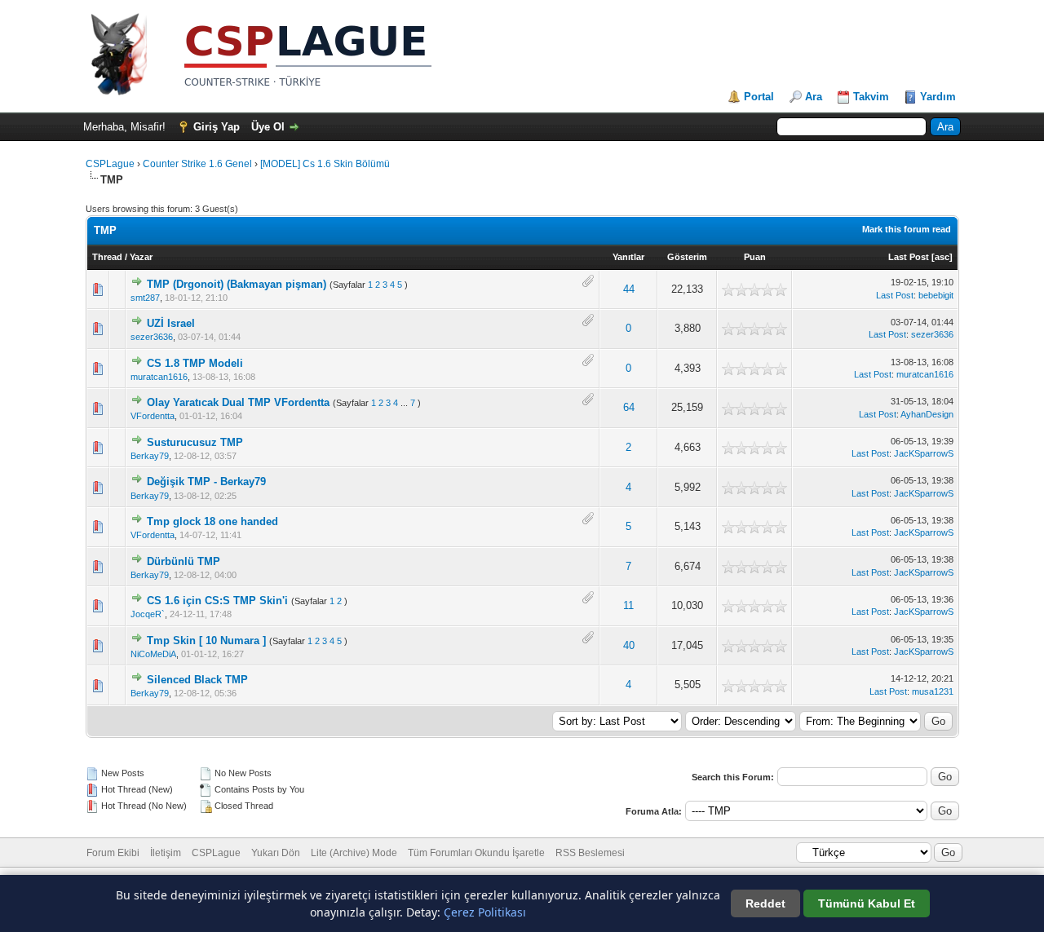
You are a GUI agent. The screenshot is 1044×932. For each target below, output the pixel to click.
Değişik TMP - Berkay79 (206, 481)
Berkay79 (149, 456)
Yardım (938, 97)
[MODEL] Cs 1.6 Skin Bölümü (325, 164)
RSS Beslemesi (590, 853)
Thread (107, 257)
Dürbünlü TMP (183, 561)
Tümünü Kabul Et (866, 903)
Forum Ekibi (112, 853)
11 (628, 605)
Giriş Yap (216, 127)
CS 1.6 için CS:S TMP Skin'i (217, 600)
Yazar (141, 257)
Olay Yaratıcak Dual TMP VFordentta (238, 402)
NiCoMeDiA (153, 654)
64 (629, 407)
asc (942, 257)
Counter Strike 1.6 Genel (197, 164)
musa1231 (932, 691)
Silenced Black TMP (197, 680)
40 (629, 645)
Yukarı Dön (275, 853)
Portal (759, 97)
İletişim (165, 853)
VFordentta (152, 416)
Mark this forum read (906, 229)
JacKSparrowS (923, 453)
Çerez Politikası (485, 912)
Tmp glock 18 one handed (212, 521)
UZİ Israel (171, 323)
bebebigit (935, 295)
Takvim (871, 97)
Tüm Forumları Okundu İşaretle (476, 853)
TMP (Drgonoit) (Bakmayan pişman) (236, 284)
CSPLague (110, 164)
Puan (755, 257)
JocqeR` (147, 614)
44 (629, 289)
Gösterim (687, 257)
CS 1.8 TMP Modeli (195, 363)
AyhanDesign (926, 414)
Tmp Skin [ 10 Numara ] (206, 640)
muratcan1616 (159, 377)
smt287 (145, 298)
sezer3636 (151, 337)
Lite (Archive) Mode (354, 853)
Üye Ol (268, 127)
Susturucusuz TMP (195, 442)
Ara (813, 97)
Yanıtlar (628, 257)
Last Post (908, 257)
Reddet (765, 903)
